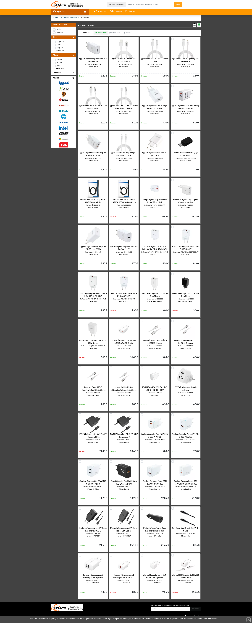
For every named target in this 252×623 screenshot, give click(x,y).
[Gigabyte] (63, 122)
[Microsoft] (63, 139)
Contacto (130, 11)
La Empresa (99, 11)
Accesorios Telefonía (69, 18)
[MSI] (63, 100)
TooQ (59, 65)
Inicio (55, 18)
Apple (59, 29)
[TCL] (63, 145)
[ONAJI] (63, 94)
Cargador (60, 48)
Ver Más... (61, 51)
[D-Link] (63, 111)
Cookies (100, 616)
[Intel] (63, 128)
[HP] (63, 117)
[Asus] (63, 133)
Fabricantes (116, 11)
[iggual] (63, 83)
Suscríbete (195, 609)
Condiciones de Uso (89, 616)
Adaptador (60, 41)
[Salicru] (63, 105)
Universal (60, 32)
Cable (59, 44)
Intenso (59, 59)
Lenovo (59, 62)
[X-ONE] (63, 88)
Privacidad (65, 616)
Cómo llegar (75, 616)
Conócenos (55, 616)
